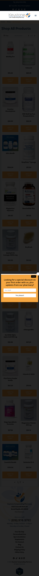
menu (35, 15)
